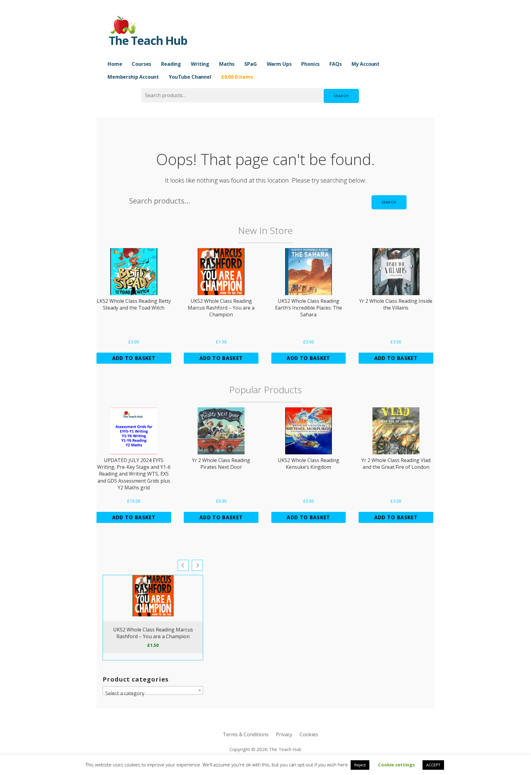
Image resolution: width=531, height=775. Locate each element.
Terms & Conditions (246, 734)
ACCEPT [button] (433, 765)
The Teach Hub (148, 40)
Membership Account (133, 76)
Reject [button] (360, 765)
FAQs (335, 64)
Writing (200, 64)
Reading (171, 64)
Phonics (310, 64)
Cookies (309, 734)
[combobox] (153, 690)
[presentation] (183, 565)
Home (115, 64)
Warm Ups (279, 64)
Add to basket (133, 358)
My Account (366, 64)
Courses (141, 64)
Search (341, 95)
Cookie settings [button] (396, 764)
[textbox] (153, 693)
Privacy (284, 734)
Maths (226, 64)
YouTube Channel (190, 76)
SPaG (250, 64)
